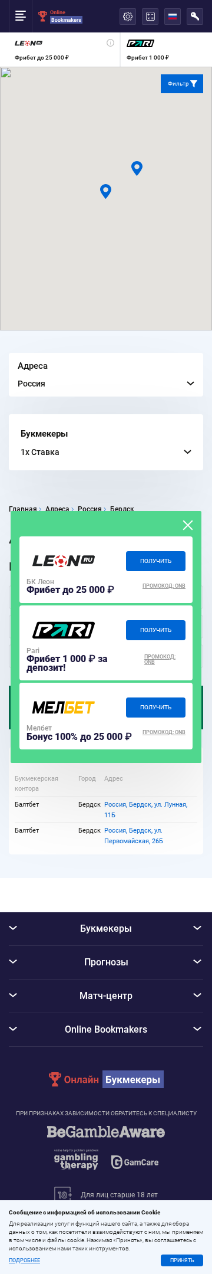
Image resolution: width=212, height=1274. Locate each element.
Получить (155, 561)
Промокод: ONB (164, 586)
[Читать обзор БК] (63, 561)
